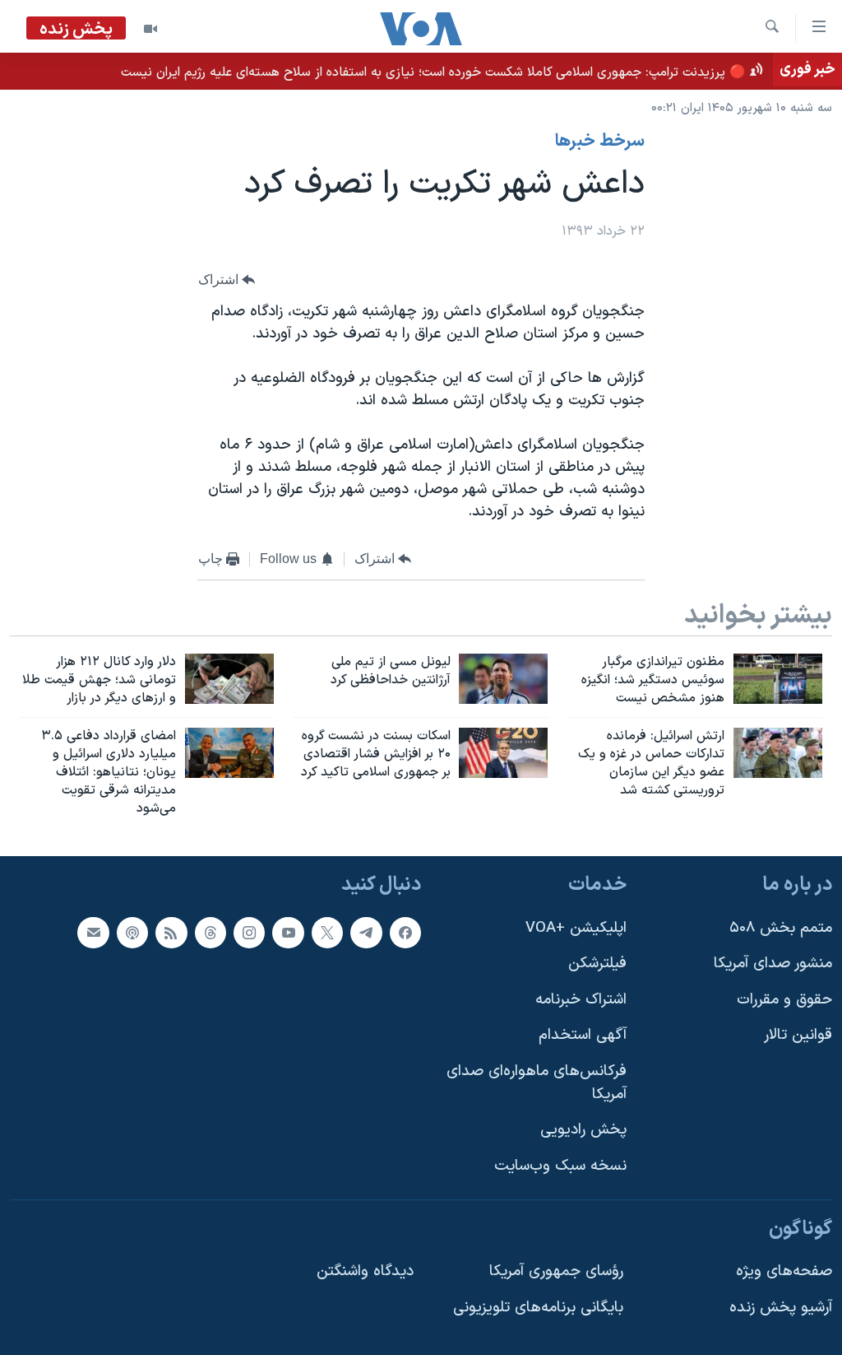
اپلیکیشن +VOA (576, 927)
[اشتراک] (93, 932)
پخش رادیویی (583, 1130)
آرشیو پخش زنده (780, 1307)
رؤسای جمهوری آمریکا (556, 1271)
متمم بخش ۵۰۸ (780, 927)
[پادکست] (132, 932)
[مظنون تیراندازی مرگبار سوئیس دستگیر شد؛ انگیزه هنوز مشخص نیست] (777, 679)
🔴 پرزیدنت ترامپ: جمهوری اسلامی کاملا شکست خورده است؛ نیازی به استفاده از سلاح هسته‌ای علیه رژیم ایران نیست (433, 72)
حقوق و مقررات (784, 999)
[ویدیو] (150, 28)
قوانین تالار (798, 1035)
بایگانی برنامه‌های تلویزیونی (538, 1307)
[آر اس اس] (171, 932)
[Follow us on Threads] (210, 932)
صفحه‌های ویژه (784, 1271)
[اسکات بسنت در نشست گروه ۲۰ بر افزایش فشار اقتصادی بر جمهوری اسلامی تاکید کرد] (503, 753)
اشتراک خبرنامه (581, 999)
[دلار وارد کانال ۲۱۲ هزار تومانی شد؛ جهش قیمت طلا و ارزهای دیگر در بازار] (229, 679)
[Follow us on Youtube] (287, 932)
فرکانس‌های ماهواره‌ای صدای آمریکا (536, 1083)
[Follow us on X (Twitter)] (327, 932)
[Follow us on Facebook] (405, 932)
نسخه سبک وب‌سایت (560, 1166)
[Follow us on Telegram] (366, 932)
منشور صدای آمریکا (773, 963)
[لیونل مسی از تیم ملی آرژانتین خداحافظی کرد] (503, 679)
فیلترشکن (597, 963)
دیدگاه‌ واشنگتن (365, 1271)
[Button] (227, 279)
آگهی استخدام (583, 1035)
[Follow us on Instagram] (249, 932)
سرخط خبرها (600, 141)
